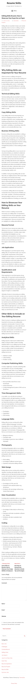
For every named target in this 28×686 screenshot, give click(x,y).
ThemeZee (22, 677)
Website (4, 616)
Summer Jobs (5, 672)
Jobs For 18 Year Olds (7, 658)
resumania (16, 20)
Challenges (4, 646)
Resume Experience (7, 663)
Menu (15, 10)
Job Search (4, 655)
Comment (4, 583)
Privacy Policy (14, 683)
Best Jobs (4, 643)
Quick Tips (4, 661)
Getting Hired (5, 652)
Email (3, 610)
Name (3, 603)
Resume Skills (14, 3)
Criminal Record (6, 649)
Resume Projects (6, 666)
